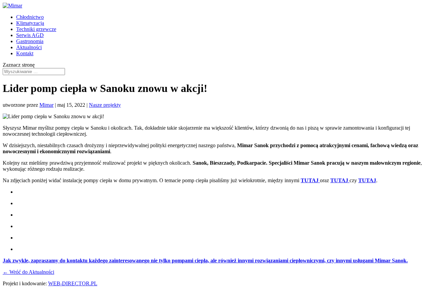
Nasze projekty (105, 105)
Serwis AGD (30, 35)
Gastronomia (29, 41)
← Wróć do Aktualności (28, 272)
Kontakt (24, 53)
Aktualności (29, 47)
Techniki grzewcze (36, 29)
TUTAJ (310, 180)
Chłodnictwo (30, 17)
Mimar (46, 105)
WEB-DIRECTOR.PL (72, 283)
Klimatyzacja (30, 23)
